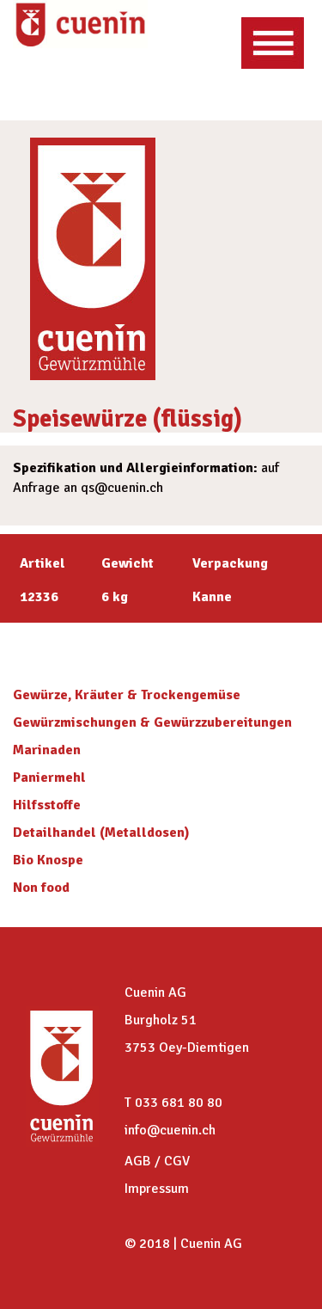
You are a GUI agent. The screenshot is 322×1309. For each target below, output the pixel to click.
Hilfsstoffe (47, 805)
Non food (41, 887)
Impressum (157, 1188)
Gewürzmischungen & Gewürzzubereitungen (152, 722)
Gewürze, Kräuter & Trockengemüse (126, 695)
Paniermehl (49, 777)
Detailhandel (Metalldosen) (101, 832)
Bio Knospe (48, 860)
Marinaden (47, 750)
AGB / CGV (157, 1161)
